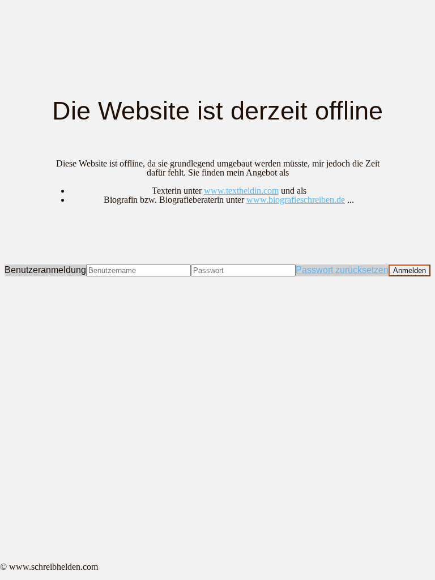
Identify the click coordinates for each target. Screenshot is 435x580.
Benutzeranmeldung (45, 270)
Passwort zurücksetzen (342, 270)
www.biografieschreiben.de (295, 199)
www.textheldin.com (241, 190)
